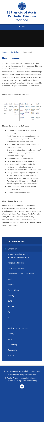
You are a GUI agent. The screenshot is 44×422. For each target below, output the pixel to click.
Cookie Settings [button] (31, 381)
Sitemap (10, 381)
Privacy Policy (21, 381)
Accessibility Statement (30, 378)
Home (4, 52)
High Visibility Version (10, 378)
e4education (31, 375)
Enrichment (27, 52)
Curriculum (15, 52)
